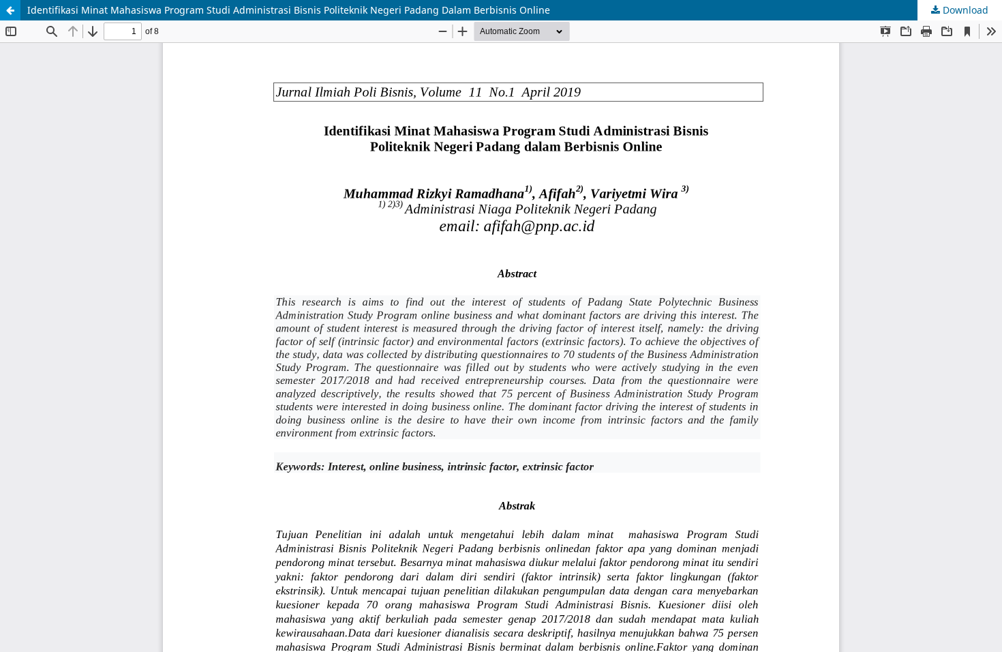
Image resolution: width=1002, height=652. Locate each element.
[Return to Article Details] (10, 10)
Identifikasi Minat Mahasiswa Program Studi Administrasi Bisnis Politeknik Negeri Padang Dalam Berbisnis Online (288, 9)
